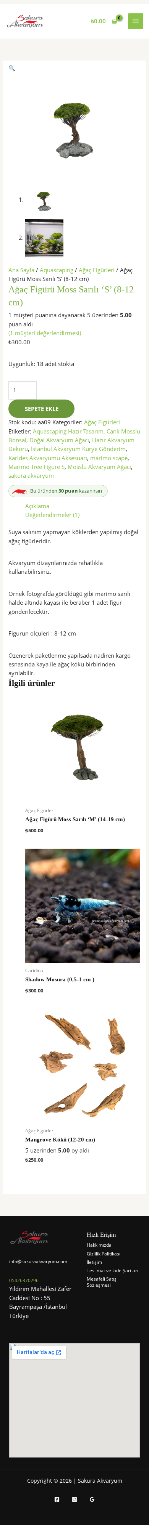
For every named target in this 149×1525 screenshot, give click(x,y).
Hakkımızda (99, 1245)
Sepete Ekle (41, 409)
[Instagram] (74, 1499)
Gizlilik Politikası (103, 1253)
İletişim (94, 1262)
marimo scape (109, 458)
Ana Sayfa (21, 270)
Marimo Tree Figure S (36, 466)
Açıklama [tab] (37, 506)
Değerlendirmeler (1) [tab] (52, 514)
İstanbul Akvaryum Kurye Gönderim (78, 449)
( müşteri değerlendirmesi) (44, 333)
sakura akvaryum (31, 475)
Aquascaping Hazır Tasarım (68, 431)
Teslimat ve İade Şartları (112, 1270)
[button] (11, 68)
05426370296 (24, 1280)
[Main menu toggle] (135, 21)
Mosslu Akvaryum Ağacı (99, 466)
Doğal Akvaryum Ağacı (59, 440)
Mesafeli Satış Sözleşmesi (102, 1282)
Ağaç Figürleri (97, 270)
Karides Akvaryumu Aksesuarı (47, 458)
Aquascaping (56, 270)
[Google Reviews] (92, 1499)
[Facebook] (57, 1499)
